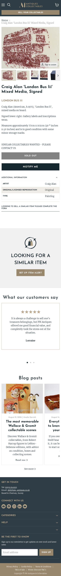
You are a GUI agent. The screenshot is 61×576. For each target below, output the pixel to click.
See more (29, 469)
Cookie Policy (26, 567)
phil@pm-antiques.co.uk (19, 490)
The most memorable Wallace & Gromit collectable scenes (22, 426)
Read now (21, 460)
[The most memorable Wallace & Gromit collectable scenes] (22, 398)
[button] (9, 75)
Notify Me (30, 167)
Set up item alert (30, 273)
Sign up (46, 552)
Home (4, 20)
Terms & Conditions (43, 567)
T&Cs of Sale (20, 570)
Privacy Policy (12, 567)
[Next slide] (58, 75)
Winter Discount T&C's (37, 570)
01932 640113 (11, 487)
